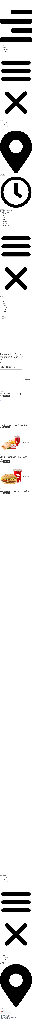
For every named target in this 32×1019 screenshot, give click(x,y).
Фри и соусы (6, 225)
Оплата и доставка (4, 1016)
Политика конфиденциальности (8, 1017)
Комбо (4, 213)
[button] (16, 87)
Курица (5, 223)
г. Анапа (3, 1008)
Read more (6, 395)
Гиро (4, 217)
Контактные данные (5, 1018)
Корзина (5, 51)
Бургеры (5, 221)
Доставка (5, 49)
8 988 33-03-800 (4, 211)
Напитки (5, 227)
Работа (5, 47)
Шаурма (5, 215)
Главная (5, 45)
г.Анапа (2, 174)
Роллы (4, 219)
